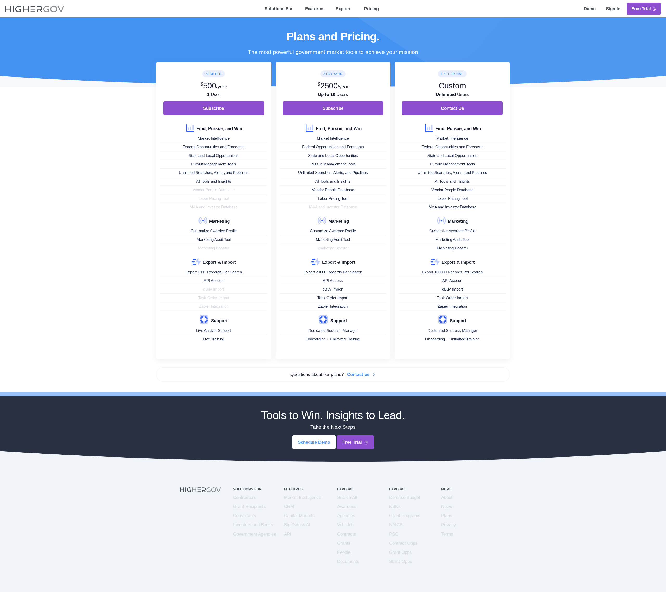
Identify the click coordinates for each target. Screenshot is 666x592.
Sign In (613, 8)
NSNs (395, 506)
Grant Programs (404, 515)
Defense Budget (404, 497)
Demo (590, 8)
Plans (446, 515)
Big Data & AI (297, 524)
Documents (348, 561)
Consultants (244, 515)
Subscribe (213, 108)
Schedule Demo (314, 442)
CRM (289, 506)
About (446, 497)
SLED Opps (400, 561)
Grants (343, 543)
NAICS (395, 524)
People (343, 552)
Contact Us (452, 108)
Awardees (346, 506)
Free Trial (641, 8)
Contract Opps (403, 543)
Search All (347, 497)
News (446, 506)
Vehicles (345, 524)
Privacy (448, 524)
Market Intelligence (302, 497)
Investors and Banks (253, 524)
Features (314, 8)
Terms (447, 534)
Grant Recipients (249, 506)
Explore (343, 8)
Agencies (346, 515)
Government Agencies (254, 534)
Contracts (346, 534)
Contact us (359, 374)
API (287, 534)
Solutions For (279, 8)
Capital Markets (299, 515)
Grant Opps (400, 552)
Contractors (244, 497)
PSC (393, 534)
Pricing (371, 8)
